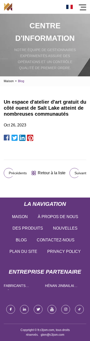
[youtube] (52, 309)
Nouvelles (65, 228)
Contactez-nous (55, 240)
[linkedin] (24, 309)
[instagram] (65, 309)
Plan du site (23, 251)
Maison (9, 81)
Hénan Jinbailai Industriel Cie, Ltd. (63, 287)
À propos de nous (58, 217)
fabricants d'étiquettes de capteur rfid (19, 287)
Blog (21, 240)
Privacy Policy (64, 251)
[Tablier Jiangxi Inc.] (8, 7)
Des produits (27, 228)
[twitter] (38, 309)
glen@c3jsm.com (52, 334)
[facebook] (10, 309)
